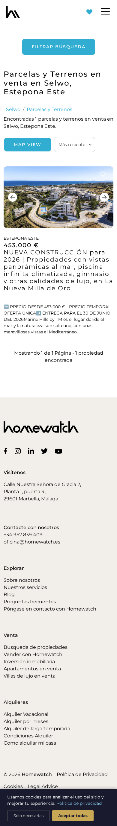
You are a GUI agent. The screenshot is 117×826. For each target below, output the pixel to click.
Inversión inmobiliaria (29, 661)
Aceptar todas (73, 815)
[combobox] (74, 144)
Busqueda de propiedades (36, 647)
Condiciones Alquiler (28, 736)
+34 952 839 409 (23, 534)
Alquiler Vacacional (26, 714)
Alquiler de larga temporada (37, 728)
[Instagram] (19, 450)
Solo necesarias (29, 815)
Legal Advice (43, 786)
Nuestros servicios (25, 587)
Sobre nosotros (22, 580)
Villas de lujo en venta (30, 676)
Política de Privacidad (82, 774)
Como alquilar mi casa (30, 743)
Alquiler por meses (26, 721)
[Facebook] (7, 451)
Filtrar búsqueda (59, 46)
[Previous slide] (12, 197)
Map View (27, 144)
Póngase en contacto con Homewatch (50, 609)
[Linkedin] (32, 450)
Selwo (13, 109)
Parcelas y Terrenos (49, 109)
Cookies (13, 786)
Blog (9, 594)
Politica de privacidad (79, 803)
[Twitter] (45, 451)
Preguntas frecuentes (30, 602)
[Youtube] (59, 451)
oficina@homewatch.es (32, 542)
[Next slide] (104, 197)
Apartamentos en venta (32, 669)
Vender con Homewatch (33, 654)
